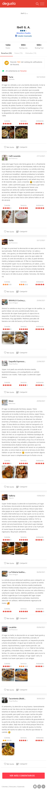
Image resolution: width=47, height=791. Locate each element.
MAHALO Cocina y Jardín (17, 300)
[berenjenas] (8, 472)
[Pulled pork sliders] (8, 216)
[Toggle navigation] (42, 4)
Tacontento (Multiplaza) (17, 698)
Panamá (23, 71)
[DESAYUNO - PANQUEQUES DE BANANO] (21, 337)
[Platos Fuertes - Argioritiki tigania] (21, 472)
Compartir (23, 147)
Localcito (12, 627)
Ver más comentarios (22, 775)
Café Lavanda (14, 156)
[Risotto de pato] (21, 132)
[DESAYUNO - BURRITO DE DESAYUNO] (8, 337)
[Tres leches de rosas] (21, 216)
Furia (11, 77)
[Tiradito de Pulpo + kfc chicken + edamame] (8, 132)
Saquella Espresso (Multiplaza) (17, 361)
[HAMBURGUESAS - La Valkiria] (8, 548)
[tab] (6, 53)
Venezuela (12, 787)
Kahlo (11, 240)
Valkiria (12, 495)
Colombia (5, 787)
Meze (11, 401)
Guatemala (20, 787)
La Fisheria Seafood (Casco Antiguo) (17, 572)
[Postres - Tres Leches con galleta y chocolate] (8, 675)
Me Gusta (10, 147)
